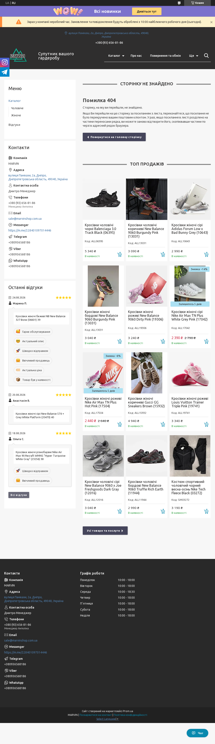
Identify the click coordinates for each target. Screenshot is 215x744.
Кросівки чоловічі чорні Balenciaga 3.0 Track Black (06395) (100, 228)
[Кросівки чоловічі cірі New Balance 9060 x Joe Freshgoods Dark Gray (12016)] (103, 455)
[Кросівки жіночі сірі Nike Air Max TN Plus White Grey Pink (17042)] (190, 286)
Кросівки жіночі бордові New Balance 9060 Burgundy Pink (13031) (101, 317)
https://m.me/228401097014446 (29, 230)
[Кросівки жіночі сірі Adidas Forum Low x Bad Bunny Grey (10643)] (190, 199)
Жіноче (16, 115)
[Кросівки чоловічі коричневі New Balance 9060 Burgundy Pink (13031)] (146, 199)
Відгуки (14, 124)
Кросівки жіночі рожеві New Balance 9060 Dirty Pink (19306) (145, 315)
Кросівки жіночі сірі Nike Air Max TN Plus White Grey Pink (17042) (190, 315)
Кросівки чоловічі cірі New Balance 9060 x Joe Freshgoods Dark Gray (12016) (103, 487)
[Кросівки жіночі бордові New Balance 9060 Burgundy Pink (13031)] (103, 286)
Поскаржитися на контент (96, 715)
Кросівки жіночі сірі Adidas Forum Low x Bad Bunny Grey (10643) (190, 228)
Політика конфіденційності (130, 715)
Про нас (136, 55)
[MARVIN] (18, 56)
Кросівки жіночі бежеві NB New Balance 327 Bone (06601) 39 (41, 318)
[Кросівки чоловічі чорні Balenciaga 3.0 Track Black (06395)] (103, 199)
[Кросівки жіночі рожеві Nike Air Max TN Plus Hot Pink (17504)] (103, 372)
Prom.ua (128, 711)
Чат (200, 733)
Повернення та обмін (165, 55)
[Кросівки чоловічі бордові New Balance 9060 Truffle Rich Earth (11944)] (146, 455)
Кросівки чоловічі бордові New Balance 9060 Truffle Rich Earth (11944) (145, 487)
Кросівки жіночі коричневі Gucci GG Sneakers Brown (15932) (146, 402)
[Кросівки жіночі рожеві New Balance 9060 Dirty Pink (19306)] (146, 286)
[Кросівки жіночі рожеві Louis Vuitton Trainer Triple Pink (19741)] (190, 372)
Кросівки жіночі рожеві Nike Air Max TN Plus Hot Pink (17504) (103, 402)
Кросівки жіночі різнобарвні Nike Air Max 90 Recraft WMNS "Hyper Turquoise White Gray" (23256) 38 (41, 456)
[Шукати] (205, 56)
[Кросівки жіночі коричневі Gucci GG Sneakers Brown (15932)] (146, 372)
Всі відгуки (18, 494)
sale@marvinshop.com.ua (25, 218)
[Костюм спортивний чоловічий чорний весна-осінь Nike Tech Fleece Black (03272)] (190, 455)
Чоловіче (17, 108)
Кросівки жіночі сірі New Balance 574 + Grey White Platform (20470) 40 (40, 415)
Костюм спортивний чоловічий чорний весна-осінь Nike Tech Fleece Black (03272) (189, 487)
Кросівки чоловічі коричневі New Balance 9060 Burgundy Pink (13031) (146, 230)
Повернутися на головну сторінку (116, 136)
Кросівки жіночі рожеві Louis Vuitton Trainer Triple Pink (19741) (190, 402)
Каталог (114, 55)
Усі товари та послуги (103, 530)
